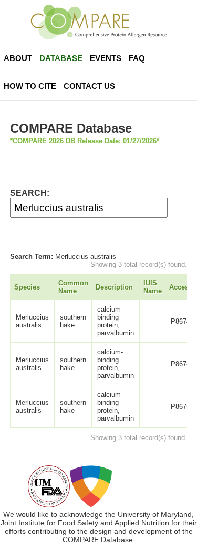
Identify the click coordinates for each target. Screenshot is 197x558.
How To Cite (30, 86)
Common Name (73, 287)
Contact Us (89, 86)
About (18, 58)
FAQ (137, 58)
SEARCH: (29, 192)
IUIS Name (152, 287)
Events (105, 58)
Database (60, 58)
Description (114, 287)
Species (27, 287)
